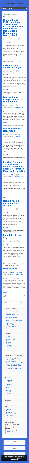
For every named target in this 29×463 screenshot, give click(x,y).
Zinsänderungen (9, 348)
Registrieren (9, 409)
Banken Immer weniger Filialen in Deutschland (13, 99)
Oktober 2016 (9, 384)
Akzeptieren (14, 459)
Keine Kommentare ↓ (7, 42)
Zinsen (9, 93)
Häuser (10, 263)
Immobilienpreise (20, 263)
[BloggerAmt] (9, 427)
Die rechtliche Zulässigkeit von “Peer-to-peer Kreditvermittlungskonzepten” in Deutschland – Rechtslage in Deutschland (14, 28)
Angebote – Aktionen (10, 339)
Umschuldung (9, 346)
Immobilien (20, 243)
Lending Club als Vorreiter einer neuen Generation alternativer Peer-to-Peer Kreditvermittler (14, 166)
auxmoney (11, 61)
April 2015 (8, 390)
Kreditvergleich (21, 73)
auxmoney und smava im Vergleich (13, 66)
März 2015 (8, 391)
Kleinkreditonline (14, 3)
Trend (21, 125)
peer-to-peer (16, 61)
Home (5, 14)
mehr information (20, 457)
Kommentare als (11, 413)
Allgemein (16, 40)
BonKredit (20, 157)
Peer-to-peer (10, 268)
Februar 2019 (9, 380)
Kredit (20, 92)
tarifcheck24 (17, 125)
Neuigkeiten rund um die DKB (12, 314)
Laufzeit (7, 265)
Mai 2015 (8, 388)
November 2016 (9, 383)
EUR (13, 230)
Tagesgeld (22, 230)
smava (20, 61)
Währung (7, 231)
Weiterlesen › (6, 58)
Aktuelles (11, 40)
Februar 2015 (9, 393)
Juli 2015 (8, 386)
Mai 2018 (8, 381)
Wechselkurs (11, 231)
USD (4, 231)
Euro (16, 230)
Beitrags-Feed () (10, 412)
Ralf (21, 39)
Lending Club (16, 195)
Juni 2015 (8, 387)
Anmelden (8, 410)
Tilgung (13, 265)
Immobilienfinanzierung (14, 236)
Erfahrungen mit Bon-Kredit (12, 129)
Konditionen (16, 92)
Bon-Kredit (16, 157)
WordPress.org (9, 415)
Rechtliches (20, 40)
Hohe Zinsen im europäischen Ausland (11, 203)
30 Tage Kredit (19, 362)
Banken (19, 107)
